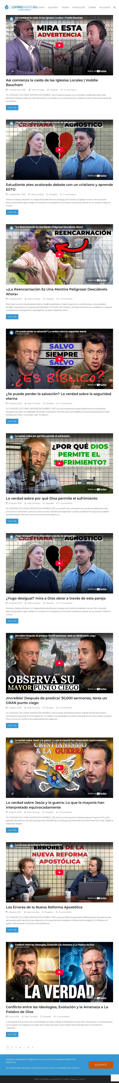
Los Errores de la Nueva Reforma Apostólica (44, 907)
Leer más (12, 107)
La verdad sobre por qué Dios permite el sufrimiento (52, 498)
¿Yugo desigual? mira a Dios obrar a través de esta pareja (56, 598)
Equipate (54, 90)
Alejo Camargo (37, 90)
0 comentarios (70, 90)
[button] (114, 7)
